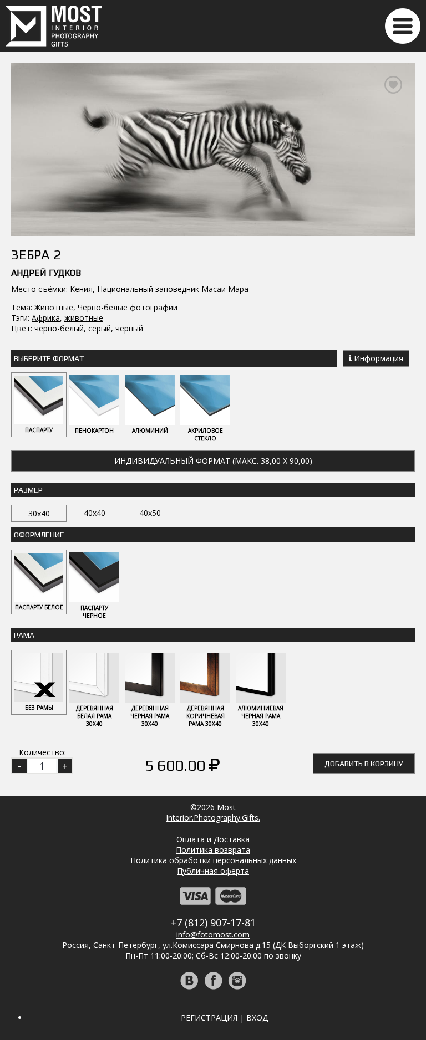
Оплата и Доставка (213, 839)
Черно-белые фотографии (128, 307)
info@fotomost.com (213, 934)
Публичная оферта (213, 870)
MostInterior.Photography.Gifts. (213, 812)
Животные (53, 307)
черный (129, 328)
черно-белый (59, 328)
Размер (28, 489)
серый (99, 328)
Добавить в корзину (363, 763)
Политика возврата (213, 849)
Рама (24, 635)
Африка (46, 317)
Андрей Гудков (46, 273)
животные (83, 317)
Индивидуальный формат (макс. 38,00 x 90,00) (213, 460)
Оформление (39, 534)
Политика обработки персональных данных (213, 860)
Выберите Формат (49, 358)
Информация (377, 358)
